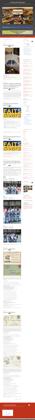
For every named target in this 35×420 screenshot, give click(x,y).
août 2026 (24, 132)
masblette (24, 198)
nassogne (25, 196)
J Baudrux (24, 69)
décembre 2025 (24, 139)
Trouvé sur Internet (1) (9, 312)
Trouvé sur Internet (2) (9, 249)
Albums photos (19, 36)
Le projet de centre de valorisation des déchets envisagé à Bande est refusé (27, 206)
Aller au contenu (1, 0)
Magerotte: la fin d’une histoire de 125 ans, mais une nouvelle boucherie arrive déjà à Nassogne (28, 208)
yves (23, 61)
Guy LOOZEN (24, 65)
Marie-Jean (24, 73)
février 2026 (24, 137)
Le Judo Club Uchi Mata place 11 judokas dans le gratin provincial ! (12, 162)
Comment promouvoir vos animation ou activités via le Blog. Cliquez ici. (28, 129)
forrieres (29, 196)
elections (27, 198)
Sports (14, 244)
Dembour (24, 84)
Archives (15, 36)
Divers (10, 156)
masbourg (30, 198)
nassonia (24, 197)
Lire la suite (28, 100)
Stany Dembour (25, 94)
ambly (28, 197)
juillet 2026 (24, 133)
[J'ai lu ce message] (34, 419)
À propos (23, 36)
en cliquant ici (7, 97)
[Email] (29, 405)
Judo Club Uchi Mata (11, 244)
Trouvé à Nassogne (8, 45)
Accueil (11, 36)
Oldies (10, 307)
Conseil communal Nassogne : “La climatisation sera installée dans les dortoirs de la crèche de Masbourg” (27, 205)
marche (31, 197)
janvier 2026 (24, 138)
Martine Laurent (25, 91)
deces (27, 196)
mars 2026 (24, 136)
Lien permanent (5, 156)
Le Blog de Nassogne (17, 2)
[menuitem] (11, 37)
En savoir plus (24, 419)
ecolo (26, 197)
